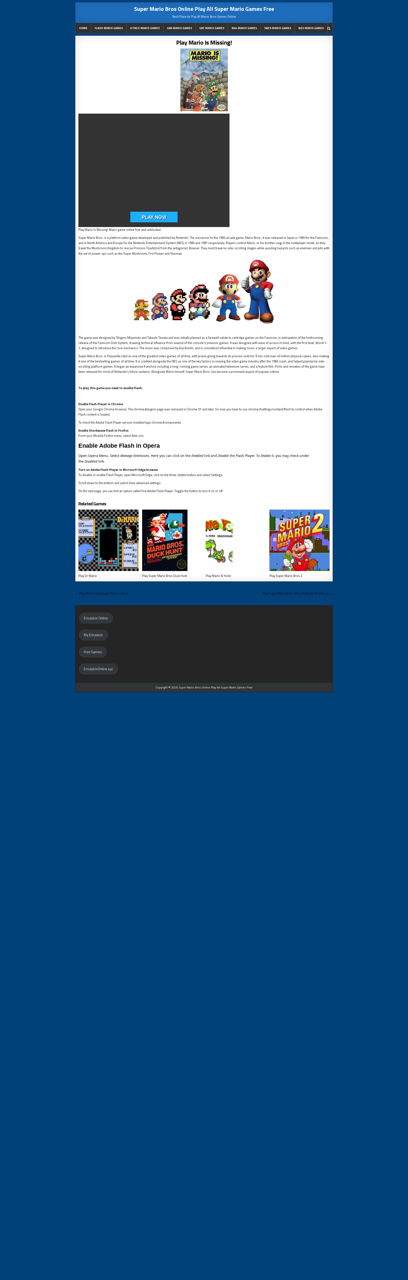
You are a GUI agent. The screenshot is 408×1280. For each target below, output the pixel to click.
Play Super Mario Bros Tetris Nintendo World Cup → (297, 593)
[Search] (328, 28)
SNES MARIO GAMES (277, 28)
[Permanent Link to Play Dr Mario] (108, 540)
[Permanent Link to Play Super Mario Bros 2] (299, 540)
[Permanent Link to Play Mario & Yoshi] (236, 540)
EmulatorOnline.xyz (98, 669)
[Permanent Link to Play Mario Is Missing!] (204, 79)
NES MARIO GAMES (311, 28)
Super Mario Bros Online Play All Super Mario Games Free (204, 8)
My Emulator (93, 635)
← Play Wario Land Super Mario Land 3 (101, 593)
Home (83, 28)
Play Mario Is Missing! (204, 42)
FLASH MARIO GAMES (109, 28)
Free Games (93, 652)
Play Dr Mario (87, 575)
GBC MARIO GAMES (211, 28)
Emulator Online (96, 618)
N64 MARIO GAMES (244, 28)
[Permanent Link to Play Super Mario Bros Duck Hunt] (172, 540)
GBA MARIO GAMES (179, 28)
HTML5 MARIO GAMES (145, 28)
